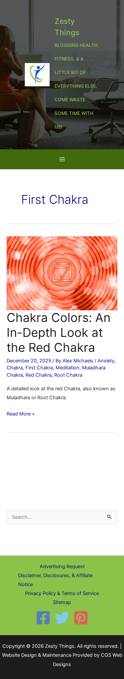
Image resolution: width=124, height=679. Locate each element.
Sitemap (62, 602)
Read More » (21, 414)
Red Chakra (38, 375)
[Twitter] (62, 617)
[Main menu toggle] (62, 159)
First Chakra (39, 368)
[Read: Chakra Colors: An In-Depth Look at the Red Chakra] (62, 273)
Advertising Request (62, 566)
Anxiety (106, 361)
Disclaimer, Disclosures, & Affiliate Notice (55, 579)
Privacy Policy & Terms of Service (62, 593)
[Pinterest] (80, 617)
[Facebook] (43, 617)
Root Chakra (68, 375)
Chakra (15, 368)
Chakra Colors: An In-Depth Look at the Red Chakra (58, 332)
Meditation (67, 368)
